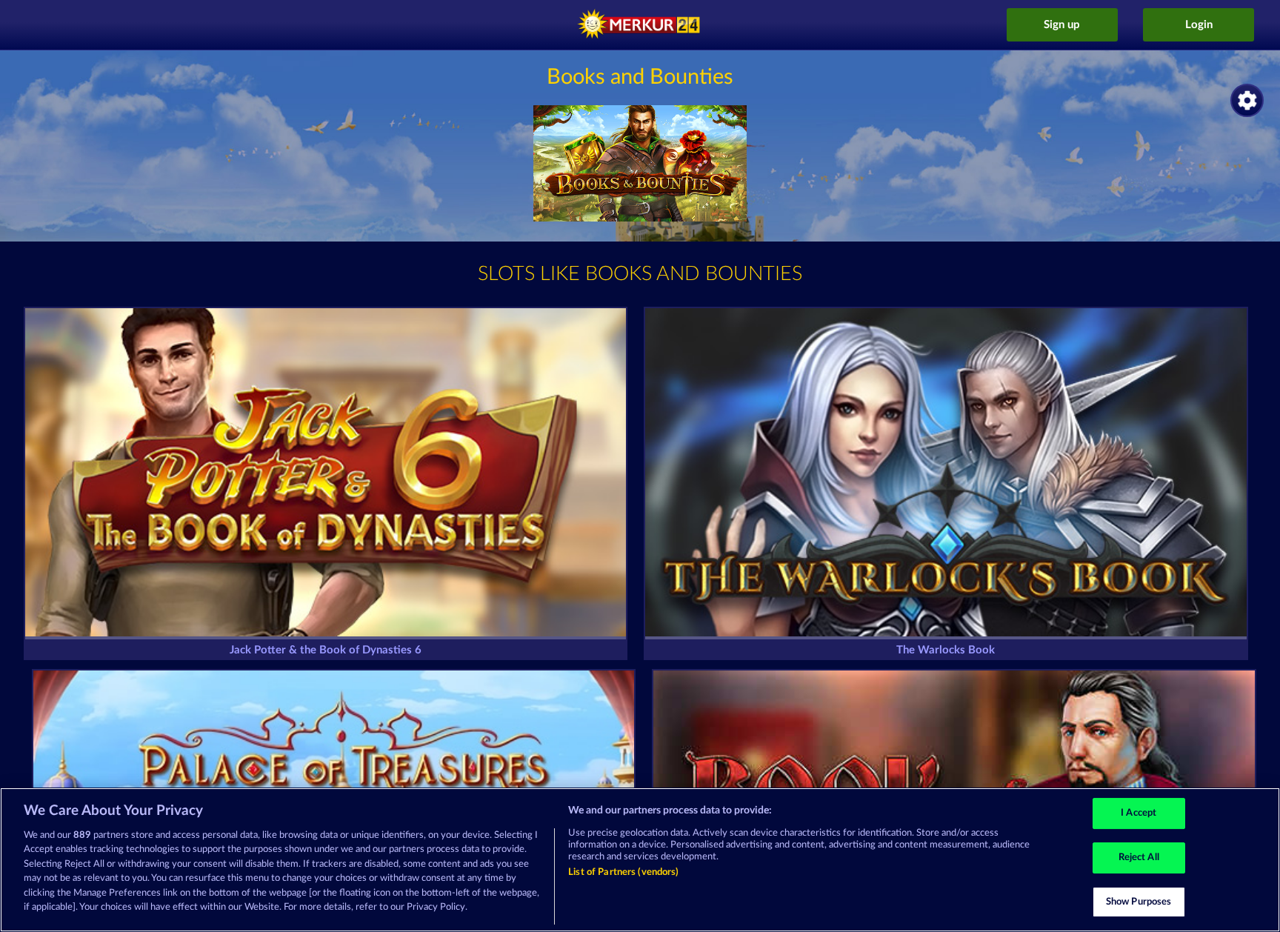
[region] (640, 860)
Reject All (1139, 857)
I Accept (1138, 814)
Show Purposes (1139, 902)
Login (1199, 24)
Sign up (1062, 24)
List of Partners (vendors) (623, 872)
